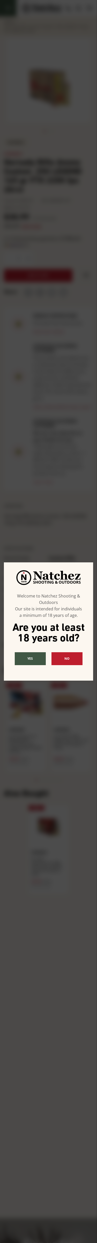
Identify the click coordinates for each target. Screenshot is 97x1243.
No (67, 658)
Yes (30, 658)
